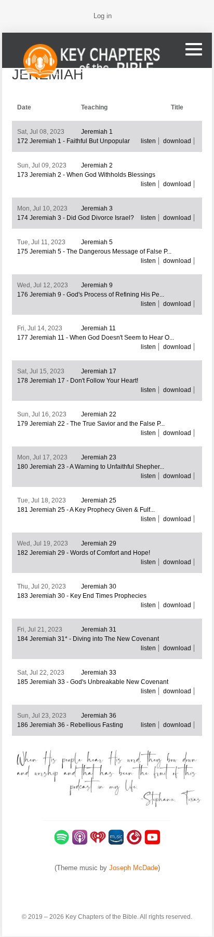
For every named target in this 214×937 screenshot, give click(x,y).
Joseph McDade (133, 868)
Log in (102, 16)
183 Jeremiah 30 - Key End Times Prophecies (81, 595)
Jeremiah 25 (98, 500)
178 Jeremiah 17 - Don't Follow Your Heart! (77, 380)
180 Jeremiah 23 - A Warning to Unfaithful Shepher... (90, 466)
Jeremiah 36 (98, 715)
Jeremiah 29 (98, 543)
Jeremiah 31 (98, 629)
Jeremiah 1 (97, 131)
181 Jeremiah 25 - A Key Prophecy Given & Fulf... (86, 509)
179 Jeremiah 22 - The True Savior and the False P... (91, 423)
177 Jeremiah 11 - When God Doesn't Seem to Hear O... (95, 337)
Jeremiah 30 (98, 586)
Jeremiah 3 (97, 208)
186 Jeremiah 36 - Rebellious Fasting (70, 725)
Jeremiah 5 (97, 242)
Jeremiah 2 (97, 165)
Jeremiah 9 (97, 285)
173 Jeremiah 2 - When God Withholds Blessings (86, 174)
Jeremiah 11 (98, 328)
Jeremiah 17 (98, 371)
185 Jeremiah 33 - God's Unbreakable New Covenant (92, 682)
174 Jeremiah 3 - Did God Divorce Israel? (75, 217)
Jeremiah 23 (98, 457)
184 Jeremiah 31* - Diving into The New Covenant (88, 638)
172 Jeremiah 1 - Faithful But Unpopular (73, 141)
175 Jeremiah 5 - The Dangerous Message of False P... (94, 251)
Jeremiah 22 (98, 414)
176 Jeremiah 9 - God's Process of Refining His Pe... (90, 294)
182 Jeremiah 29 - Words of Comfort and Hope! (83, 552)
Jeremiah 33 (98, 672)
